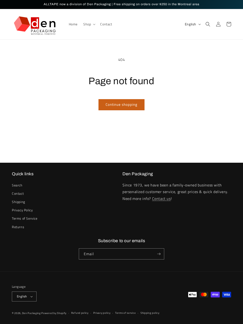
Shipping (18, 201)
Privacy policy (102, 313)
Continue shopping (121, 104)
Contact (18, 193)
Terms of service (125, 313)
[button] (88, 24)
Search (17, 185)
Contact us (161, 198)
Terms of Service (24, 218)
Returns (18, 226)
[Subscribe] (159, 253)
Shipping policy (149, 313)
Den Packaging (32, 313)
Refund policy (80, 313)
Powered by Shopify (53, 313)
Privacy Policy (22, 210)
